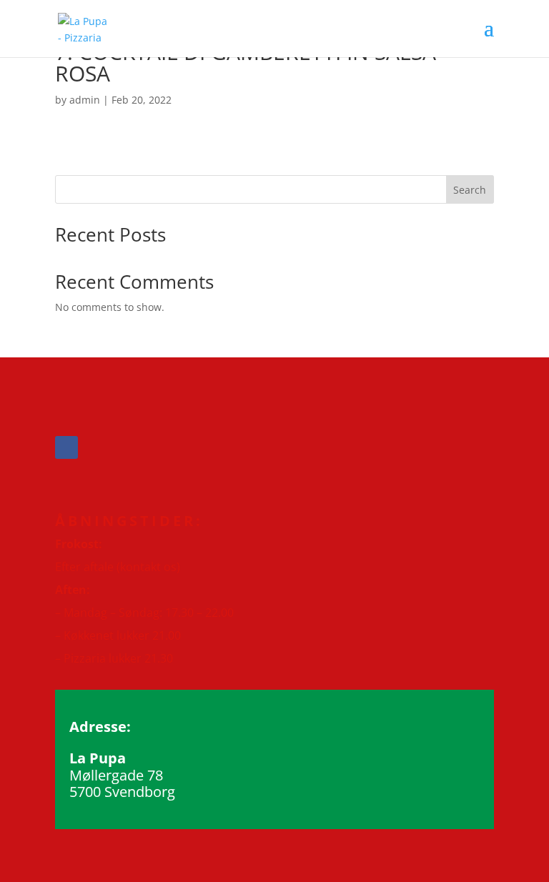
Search (469, 190)
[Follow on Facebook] (66, 447)
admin (84, 99)
